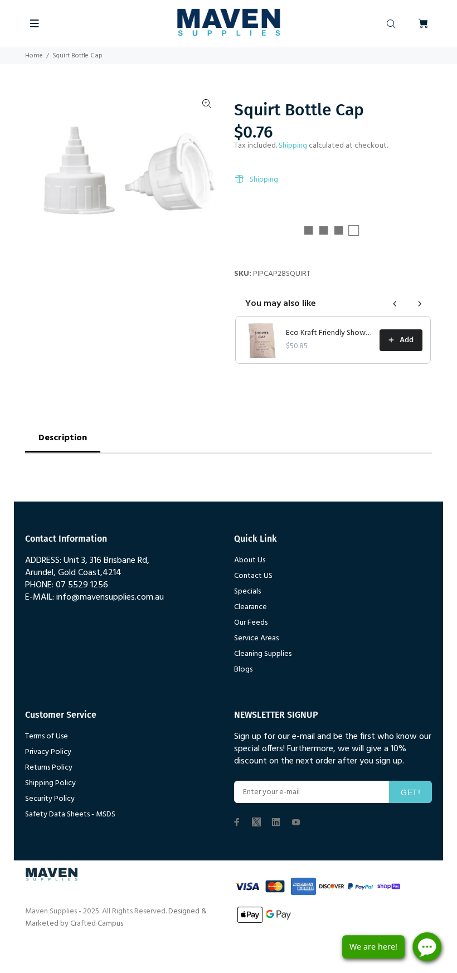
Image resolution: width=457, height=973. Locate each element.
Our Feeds (251, 622)
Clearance (250, 607)
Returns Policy (48, 767)
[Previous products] (395, 304)
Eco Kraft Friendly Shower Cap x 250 (329, 333)
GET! (410, 792)
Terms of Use (46, 736)
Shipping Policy (50, 783)
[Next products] (419, 304)
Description (62, 438)
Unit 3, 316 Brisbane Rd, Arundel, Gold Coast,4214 (87, 566)
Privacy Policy (48, 752)
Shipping (293, 145)
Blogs (243, 669)
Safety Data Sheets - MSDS (70, 814)
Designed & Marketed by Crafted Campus (116, 917)
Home (34, 55)
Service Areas (256, 638)
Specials (247, 591)
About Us (249, 560)
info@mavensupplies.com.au (110, 597)
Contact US (253, 576)
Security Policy (50, 798)
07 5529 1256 (82, 585)
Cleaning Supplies (262, 654)
